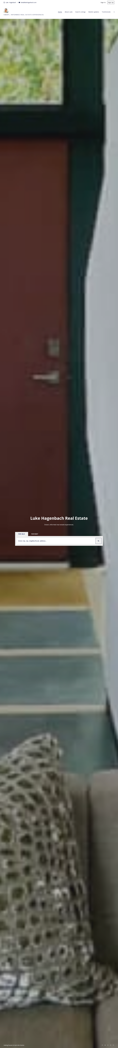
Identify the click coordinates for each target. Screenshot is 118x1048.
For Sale (21, 534)
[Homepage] (6, 10)
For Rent (34, 534)
